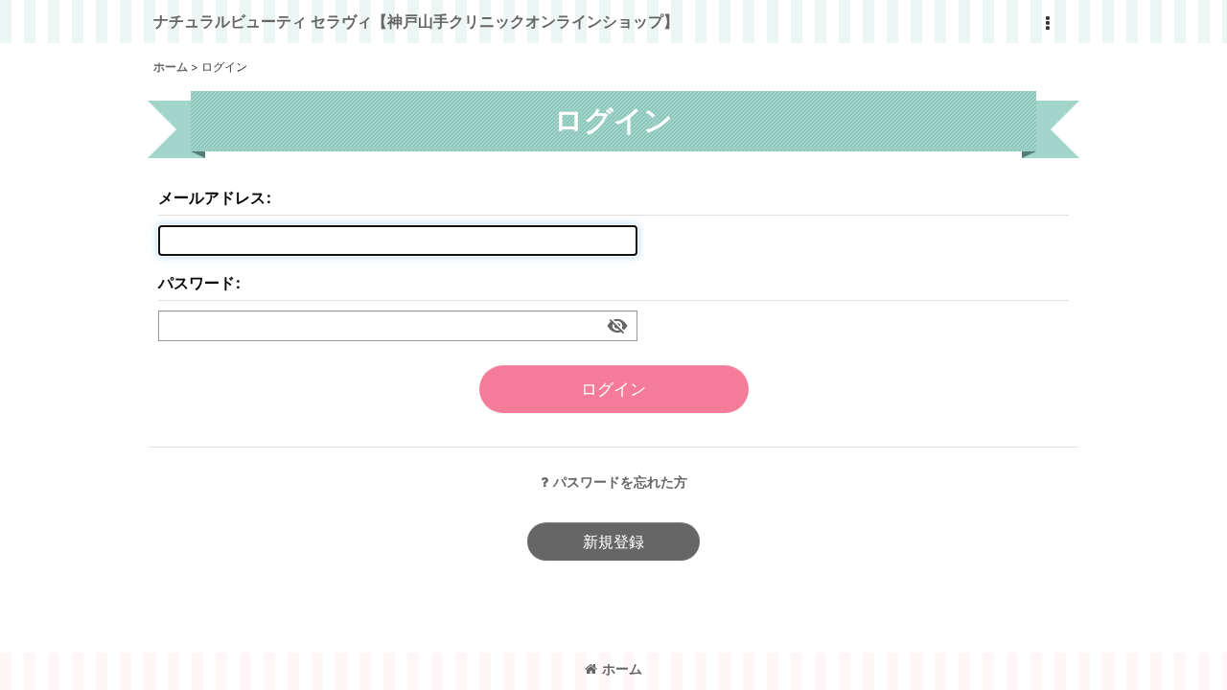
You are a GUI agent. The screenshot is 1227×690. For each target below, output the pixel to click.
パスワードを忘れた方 (620, 481)
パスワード (196, 282)
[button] (1047, 24)
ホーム (622, 668)
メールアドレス (212, 197)
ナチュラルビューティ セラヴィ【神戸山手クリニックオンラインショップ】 (416, 21)
